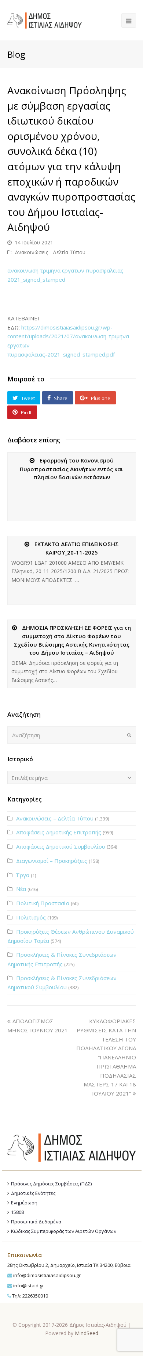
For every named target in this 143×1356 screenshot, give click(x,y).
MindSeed (86, 1333)
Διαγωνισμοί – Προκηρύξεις (51, 860)
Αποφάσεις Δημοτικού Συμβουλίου (60, 846)
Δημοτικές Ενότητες (33, 1193)
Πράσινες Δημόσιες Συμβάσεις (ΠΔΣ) (51, 1183)
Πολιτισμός (31, 917)
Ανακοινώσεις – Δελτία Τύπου (55, 818)
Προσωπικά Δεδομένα (36, 1221)
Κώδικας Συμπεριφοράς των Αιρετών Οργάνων (63, 1231)
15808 (17, 1212)
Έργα (22, 875)
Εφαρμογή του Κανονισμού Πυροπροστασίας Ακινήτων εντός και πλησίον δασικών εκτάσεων (71, 469)
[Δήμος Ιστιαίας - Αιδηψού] (44, 19)
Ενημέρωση (24, 1202)
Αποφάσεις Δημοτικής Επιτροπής (58, 832)
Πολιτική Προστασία (42, 903)
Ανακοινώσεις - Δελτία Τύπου (50, 252)
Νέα (21, 888)
